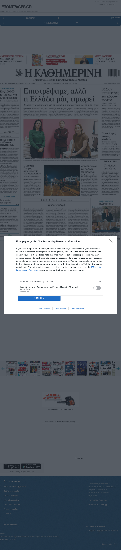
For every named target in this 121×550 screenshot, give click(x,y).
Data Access (60, 308)
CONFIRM (39, 298)
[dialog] (60, 275)
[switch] (97, 288)
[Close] (111, 241)
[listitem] (60, 281)
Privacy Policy (77, 308)
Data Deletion (43, 308)
